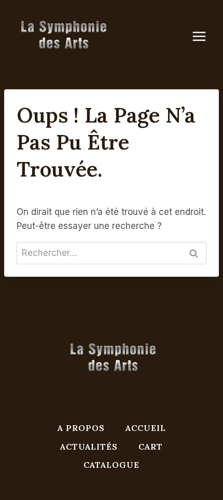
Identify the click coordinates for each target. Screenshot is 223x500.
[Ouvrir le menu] (204, 36)
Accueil (146, 428)
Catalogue (111, 465)
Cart (150, 446)
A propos (81, 428)
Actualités (89, 446)
